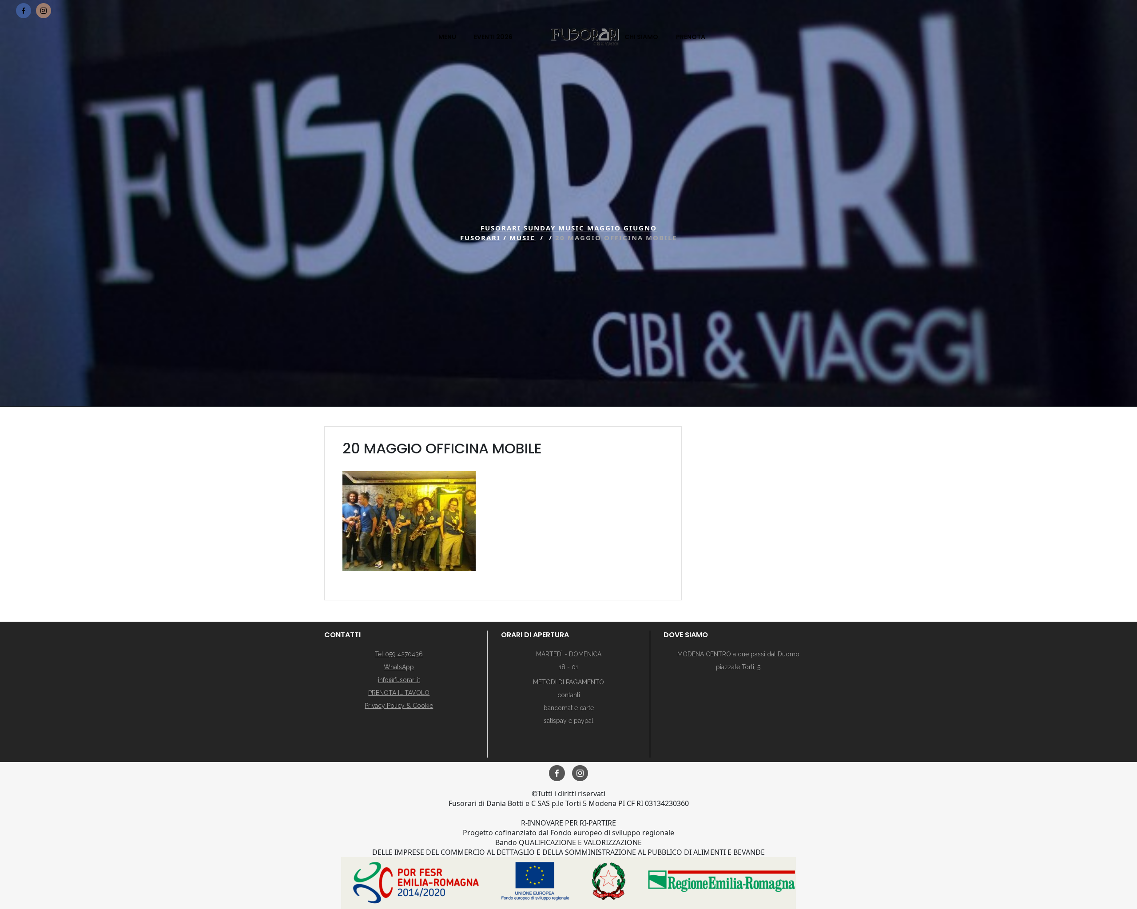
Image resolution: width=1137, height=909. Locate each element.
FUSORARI (480, 237)
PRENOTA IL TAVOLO (398, 692)
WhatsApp (399, 667)
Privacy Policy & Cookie (399, 705)
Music (522, 237)
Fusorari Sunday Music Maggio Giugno (569, 227)
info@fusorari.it (399, 679)
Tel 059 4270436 (399, 654)
